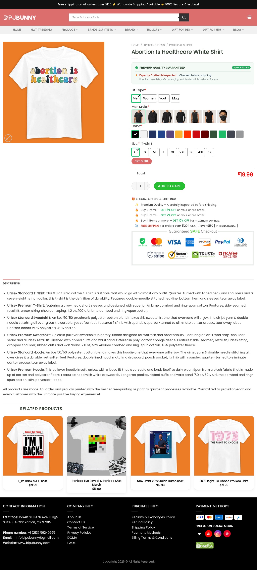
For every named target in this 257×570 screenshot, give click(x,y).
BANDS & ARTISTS (100, 30)
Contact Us (76, 522)
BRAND (130, 30)
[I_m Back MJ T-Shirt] (33, 446)
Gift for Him (212, 30)
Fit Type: (139, 90)
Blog (237, 30)
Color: (137, 126)
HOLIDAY (153, 30)
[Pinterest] (227, 533)
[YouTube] (208, 533)
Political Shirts (180, 45)
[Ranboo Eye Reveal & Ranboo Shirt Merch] (96, 446)
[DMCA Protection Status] (205, 545)
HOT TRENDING (41, 30)
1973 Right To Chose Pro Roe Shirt (224, 481)
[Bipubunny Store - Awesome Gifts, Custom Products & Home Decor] (20, 17)
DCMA (72, 537)
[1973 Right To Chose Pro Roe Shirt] (224, 446)
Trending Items (154, 45)
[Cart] (249, 16)
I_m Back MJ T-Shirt (32, 481)
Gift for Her (181, 30)
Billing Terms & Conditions (152, 537)
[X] (199, 533)
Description (11, 283)
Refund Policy (142, 522)
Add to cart (169, 186)
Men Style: (140, 106)
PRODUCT (68, 30)
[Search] (184, 17)
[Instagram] (217, 533)
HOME (17, 30)
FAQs (71, 543)
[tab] (11, 283)
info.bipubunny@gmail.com (37, 537)
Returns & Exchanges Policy (153, 517)
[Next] (254, 456)
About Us (74, 517)
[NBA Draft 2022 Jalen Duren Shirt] (160, 446)
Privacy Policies (79, 532)
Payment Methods (146, 532)
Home (135, 45)
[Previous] (3, 456)
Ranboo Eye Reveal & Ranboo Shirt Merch (96, 482)
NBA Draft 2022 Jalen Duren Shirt (160, 481)
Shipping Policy (143, 527)
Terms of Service (80, 527)
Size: (136, 143)
